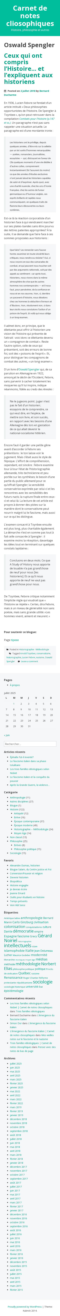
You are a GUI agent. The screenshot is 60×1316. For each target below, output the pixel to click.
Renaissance (13, 977)
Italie (29, 950)
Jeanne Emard (17, 893)
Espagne (10, 936)
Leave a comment (29, 661)
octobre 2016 (17, 1222)
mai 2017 (15, 1194)
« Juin (7, 735)
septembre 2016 (19, 1226)
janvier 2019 (16, 1115)
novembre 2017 (18, 1170)
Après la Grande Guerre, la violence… (30, 784)
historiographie (13, 657)
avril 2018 (15, 1150)
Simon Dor (16, 1023)
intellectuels (17, 945)
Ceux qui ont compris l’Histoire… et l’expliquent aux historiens (28, 68)
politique (40, 969)
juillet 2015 (16, 1273)
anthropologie (31, 918)
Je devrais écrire (18, 889)
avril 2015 (15, 1281)
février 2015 (16, 1289)
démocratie (23, 931)
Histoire (14, 809)
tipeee (15, 640)
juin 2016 (15, 1238)
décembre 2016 (18, 1214)
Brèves (18, 845)
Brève (17, 817)
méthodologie (28, 963)
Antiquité (19, 813)
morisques (20, 960)
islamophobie (14, 950)
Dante (8, 931)
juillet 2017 (16, 1186)
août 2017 (15, 1182)
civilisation (41, 922)
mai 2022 (15, 1091)
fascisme (23, 936)
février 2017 (16, 1206)
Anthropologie (17, 797)
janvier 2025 (16, 1087)
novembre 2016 (18, 1218)
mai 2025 (15, 1071)
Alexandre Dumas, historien (25, 865)
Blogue (14, 805)
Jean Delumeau (43, 951)
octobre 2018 (17, 1127)
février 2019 (16, 1111)
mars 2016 (16, 1250)
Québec (24, 973)
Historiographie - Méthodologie (34, 649)
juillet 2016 (16, 1234)
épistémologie (13, 991)
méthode (9, 964)
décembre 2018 (18, 1119)
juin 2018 (15, 1143)
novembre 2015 (18, 1266)
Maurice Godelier (21, 955)
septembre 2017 (19, 1178)
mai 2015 (15, 1277)
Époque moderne (23, 825)
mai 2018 (15, 1146)
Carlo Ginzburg (22, 922)
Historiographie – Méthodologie (31, 829)
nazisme (40, 657)
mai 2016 (15, 1242)
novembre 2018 (18, 1123)
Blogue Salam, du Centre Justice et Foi (30, 869)
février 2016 (16, 1254)
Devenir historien (19, 877)
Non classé (16, 837)
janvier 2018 (16, 1162)
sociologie (42, 982)
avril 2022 (15, 1095)
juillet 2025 (16, 1063)
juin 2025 (15, 1067)
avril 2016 (15, 1246)
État (41, 986)
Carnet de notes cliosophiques (30, 15)
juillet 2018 (16, 1139)
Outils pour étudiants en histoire (27, 897)
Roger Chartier (30, 977)
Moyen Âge (20, 833)
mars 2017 (16, 1202)
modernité (39, 955)
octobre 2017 (17, 1174)
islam (34, 946)
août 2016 (15, 1230)
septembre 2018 (19, 1131)
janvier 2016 (16, 1258)
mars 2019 (16, 1107)
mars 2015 (16, 1285)
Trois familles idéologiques (30, 1011)
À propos (15, 685)
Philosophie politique (25, 849)
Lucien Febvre (28, 657)
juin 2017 (15, 1190)
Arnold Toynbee (28, 653)
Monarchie (9, 959)
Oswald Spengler (29, 369)
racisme (35, 973)
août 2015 (15, 1270)
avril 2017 (15, 1198)
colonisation (14, 926)
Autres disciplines (19, 801)
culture (47, 927)
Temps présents (19, 901)
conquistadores (34, 927)
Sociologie (15, 853)
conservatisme (43, 653)
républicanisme (24, 982)
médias (42, 959)
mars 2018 (16, 1154)
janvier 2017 (16, 1210)
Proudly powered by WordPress (25, 1306)
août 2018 (15, 1135)
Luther (8, 955)
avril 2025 (15, 1075)
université (32, 986)
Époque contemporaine (26, 821)
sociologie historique (14, 986)
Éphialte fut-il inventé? (22, 757)
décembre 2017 (18, 1166)
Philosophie (16, 841)
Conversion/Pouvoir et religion (26, 873)
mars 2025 (16, 1079)
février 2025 (16, 1083)
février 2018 (16, 1158)
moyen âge (30, 960)
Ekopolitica (16, 881)
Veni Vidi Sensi (17, 905)
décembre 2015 (18, 1262)
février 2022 (16, 1103)
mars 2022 (16, 1099)
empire (38, 931)
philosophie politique (23, 969)
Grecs (33, 936)
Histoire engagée (19, 885)
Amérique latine (12, 918)
